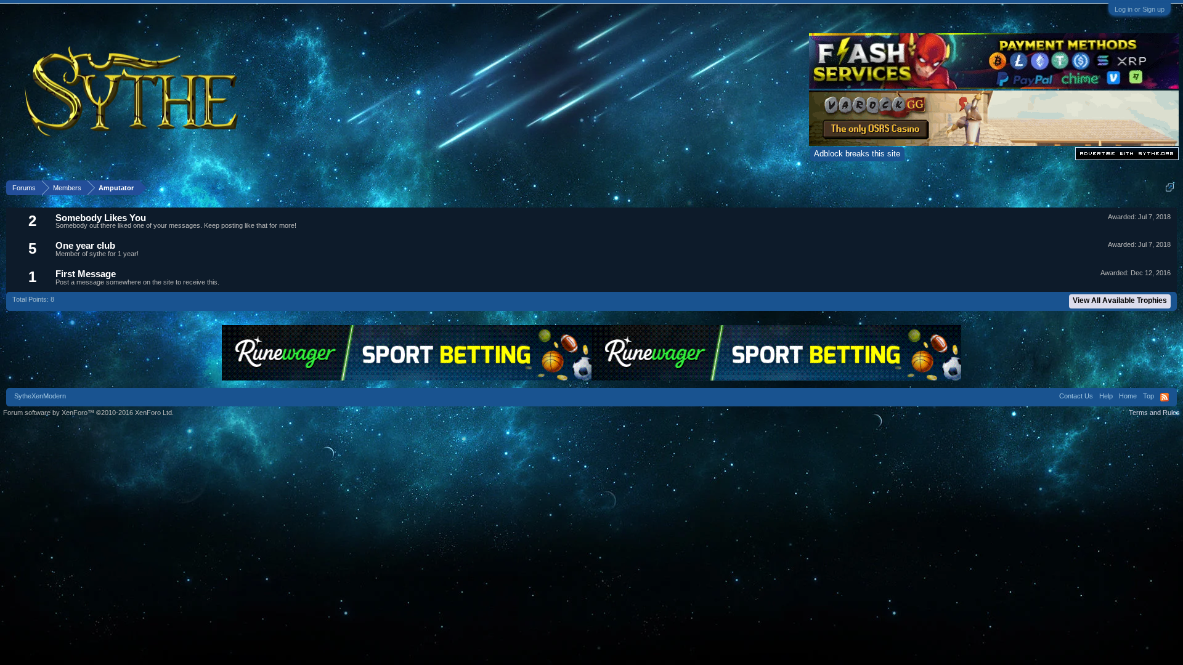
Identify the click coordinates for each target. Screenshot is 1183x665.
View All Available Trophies (1120, 300)
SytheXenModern (40, 396)
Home (1128, 396)
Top (1148, 396)
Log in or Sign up (1140, 9)
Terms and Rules (1154, 412)
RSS (1164, 397)
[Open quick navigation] (1170, 187)
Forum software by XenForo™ (88, 412)
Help (1106, 396)
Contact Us (1076, 396)
